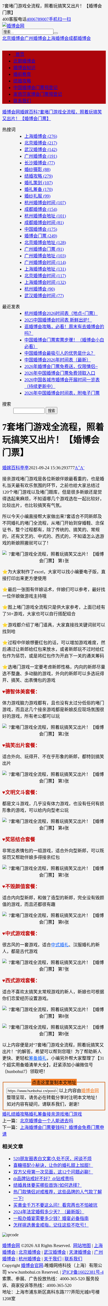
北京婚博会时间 (45, 275)
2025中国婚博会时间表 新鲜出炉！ (58, 320)
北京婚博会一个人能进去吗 (46, 1120)
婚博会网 (11, 112)
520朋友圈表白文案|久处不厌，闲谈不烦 (52, 1158)
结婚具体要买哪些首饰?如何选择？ (47, 1185)
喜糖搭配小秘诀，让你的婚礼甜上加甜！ (53, 1165)
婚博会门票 (40, 236)
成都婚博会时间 (44, 222)
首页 (18, 54)
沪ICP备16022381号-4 (83, 1272)
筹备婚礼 (38, 1058)
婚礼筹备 (38, 189)
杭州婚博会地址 (45, 216)
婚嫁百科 (29, 112)
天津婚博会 (80, 1252)
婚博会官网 (32, 1265)
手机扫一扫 (60, 19)
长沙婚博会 (39, 162)
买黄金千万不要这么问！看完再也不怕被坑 (55, 1205)
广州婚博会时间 (45, 262)
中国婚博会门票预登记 (35, 87)
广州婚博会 (35, 38)
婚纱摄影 (37, 169)
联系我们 (22, 101)
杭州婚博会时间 (45, 202)
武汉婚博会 (40, 149)
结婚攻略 (22, 81)
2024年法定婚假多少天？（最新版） (48, 1211)
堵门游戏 (73, 1114)
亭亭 (24, 467)
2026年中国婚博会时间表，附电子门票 (62, 393)
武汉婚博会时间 (44, 295)
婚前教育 (22, 74)
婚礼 (6, 1114)
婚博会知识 (24, 67)
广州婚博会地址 (45, 255)
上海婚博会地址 (45, 269)
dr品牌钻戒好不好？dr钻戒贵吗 (43, 1178)
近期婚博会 (24, 61)
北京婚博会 (13, 38)
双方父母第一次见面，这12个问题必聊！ (53, 1172)
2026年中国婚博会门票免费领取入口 (59, 373)
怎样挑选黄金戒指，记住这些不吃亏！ (51, 1225)
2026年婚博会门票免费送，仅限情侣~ (61, 366)
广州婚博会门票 (44, 249)
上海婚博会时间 (45, 282)
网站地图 (82, 1245)
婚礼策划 (38, 182)
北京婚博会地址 (45, 242)
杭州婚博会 (39, 289)
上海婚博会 (58, 38)
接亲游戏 (55, 1114)
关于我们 (52, 1258)
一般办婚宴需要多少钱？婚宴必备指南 (51, 1218)
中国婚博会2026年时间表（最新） (57, 359)
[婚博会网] (13, 26)
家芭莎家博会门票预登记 (37, 94)
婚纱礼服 (37, 196)
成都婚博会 (80, 38)
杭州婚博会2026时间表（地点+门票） (61, 313)
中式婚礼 (60, 944)
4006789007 (38, 19)
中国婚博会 (40, 229)
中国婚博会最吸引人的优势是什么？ (59, 353)
